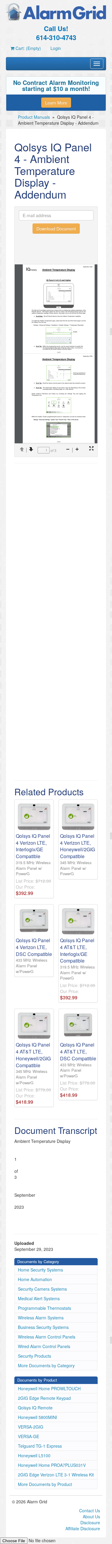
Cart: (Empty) (27, 48)
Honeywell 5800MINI (37, 1417)
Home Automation (35, 1279)
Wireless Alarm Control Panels (46, 1337)
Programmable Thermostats (44, 1308)
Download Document (56, 229)
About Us (91, 1516)
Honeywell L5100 (34, 1455)
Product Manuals (34, 117)
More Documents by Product (45, 1484)
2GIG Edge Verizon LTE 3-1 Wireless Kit (56, 1475)
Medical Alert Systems (39, 1298)
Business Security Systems (43, 1327)
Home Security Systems (40, 1270)
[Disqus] (56, 544)
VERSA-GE (28, 1436)
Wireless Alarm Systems (41, 1318)
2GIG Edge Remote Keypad (44, 1398)
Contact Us (89, 1510)
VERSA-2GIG (30, 1427)
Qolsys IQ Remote (35, 1408)
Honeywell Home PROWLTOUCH (49, 1388)
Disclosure (90, 1522)
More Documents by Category (46, 1365)
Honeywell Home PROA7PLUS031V (52, 1465)
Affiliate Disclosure (82, 1528)
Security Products (34, 1356)
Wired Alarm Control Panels (44, 1346)
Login (55, 48)
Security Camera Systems (42, 1289)
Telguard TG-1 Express (40, 1446)
